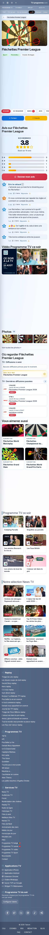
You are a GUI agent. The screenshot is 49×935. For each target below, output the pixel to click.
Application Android (12, 873)
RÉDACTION (32, 928)
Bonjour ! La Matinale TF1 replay (14, 696)
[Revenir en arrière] (16, 2)
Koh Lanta (5, 755)
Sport (5, 55)
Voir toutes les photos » (11, 347)
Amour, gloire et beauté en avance (15, 718)
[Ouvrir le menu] (3, 2)
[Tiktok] (34, 912)
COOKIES (12, 928)
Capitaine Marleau (8, 752)
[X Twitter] (14, 912)
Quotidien (5, 762)
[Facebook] (7, 912)
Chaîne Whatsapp (11, 880)
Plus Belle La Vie (8, 742)
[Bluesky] (21, 912)
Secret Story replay (9, 683)
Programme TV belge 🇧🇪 (11, 843)
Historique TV (7, 811)
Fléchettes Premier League (16, 17)
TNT (4, 12)
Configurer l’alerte (10, 902)
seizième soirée (16, 412)
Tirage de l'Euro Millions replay (13, 712)
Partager (14, 118)
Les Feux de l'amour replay (12, 725)
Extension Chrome (11, 876)
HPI (3, 739)
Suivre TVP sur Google (13, 883)
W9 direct (5, 768)
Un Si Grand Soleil (8, 749)
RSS (21, 928)
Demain (38, 12)
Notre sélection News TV (18, 582)
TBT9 (4, 736)
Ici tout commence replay (11, 702)
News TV (5, 792)
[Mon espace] (7, 2)
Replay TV (6, 805)
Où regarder (18, 111)
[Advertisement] (24, 82)
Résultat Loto (7, 837)
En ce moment (22, 12)
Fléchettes (14, 55)
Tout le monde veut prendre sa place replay (18, 722)
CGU (3, 928)
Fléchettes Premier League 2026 (23, 390)
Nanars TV (6, 821)
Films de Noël (7, 824)
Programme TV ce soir (17, 513)
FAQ (18, 932)
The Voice (6, 758)
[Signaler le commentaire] (30, 193)
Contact (5, 859)
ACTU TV (42, 7)
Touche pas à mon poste (11, 765)
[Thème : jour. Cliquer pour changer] (12, 2)
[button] (41, 912)
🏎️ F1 (32, 12)
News (30, 111)
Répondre (24, 193)
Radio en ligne (7, 808)
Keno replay (6, 686)
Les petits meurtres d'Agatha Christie (15, 781)
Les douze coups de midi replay (14, 680)
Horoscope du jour (9, 833)
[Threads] (27, 912)
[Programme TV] (4, 17)
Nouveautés (6, 856)
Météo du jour (7, 830)
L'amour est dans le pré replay (13, 715)
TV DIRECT (18, 7)
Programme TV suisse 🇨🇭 (11, 846)
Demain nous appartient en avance (15, 706)
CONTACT (28, 932)
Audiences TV (7, 795)
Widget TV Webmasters (14, 886)
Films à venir (6, 814)
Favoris (37, 118)
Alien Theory (7, 778)
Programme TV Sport (10, 853)
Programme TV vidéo (10, 849)
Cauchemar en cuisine (10, 774)
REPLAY (30, 7)
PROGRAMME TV (7, 7)
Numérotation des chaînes (11, 801)
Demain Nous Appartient (11, 746)
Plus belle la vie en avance (12, 699)
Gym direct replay (8, 693)
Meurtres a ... (6, 771)
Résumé (6, 111)
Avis (40, 111)
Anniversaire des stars (10, 827)
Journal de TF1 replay (10, 709)
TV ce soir (11, 12)
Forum (4, 798)
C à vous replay (8, 690)
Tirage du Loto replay (10, 677)
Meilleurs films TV (8, 817)
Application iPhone (12, 870)
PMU (3, 840)
